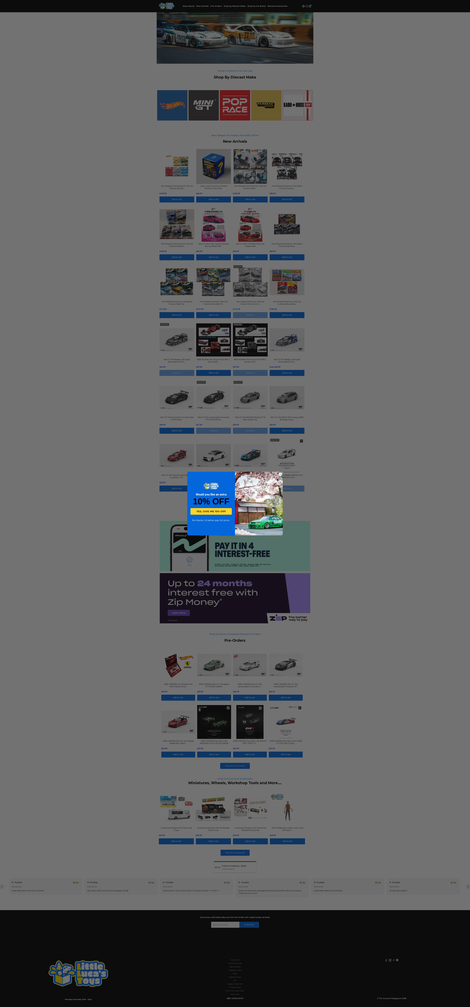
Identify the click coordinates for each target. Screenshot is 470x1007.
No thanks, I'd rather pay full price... (211, 520)
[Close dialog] (280, 474)
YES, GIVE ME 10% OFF (211, 511)
